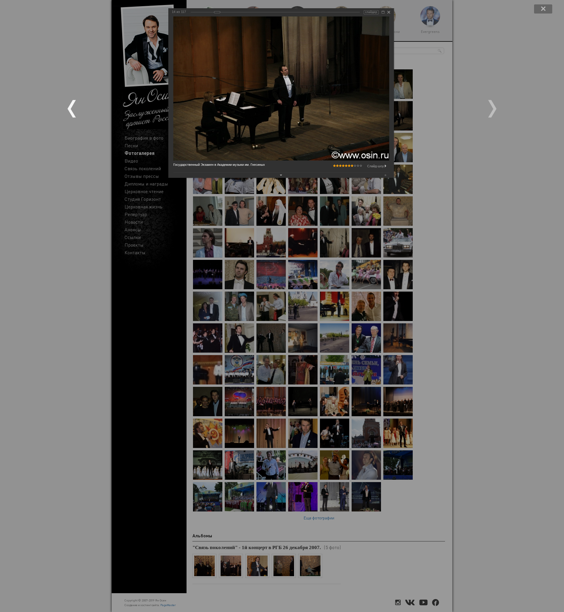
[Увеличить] (383, 12)
